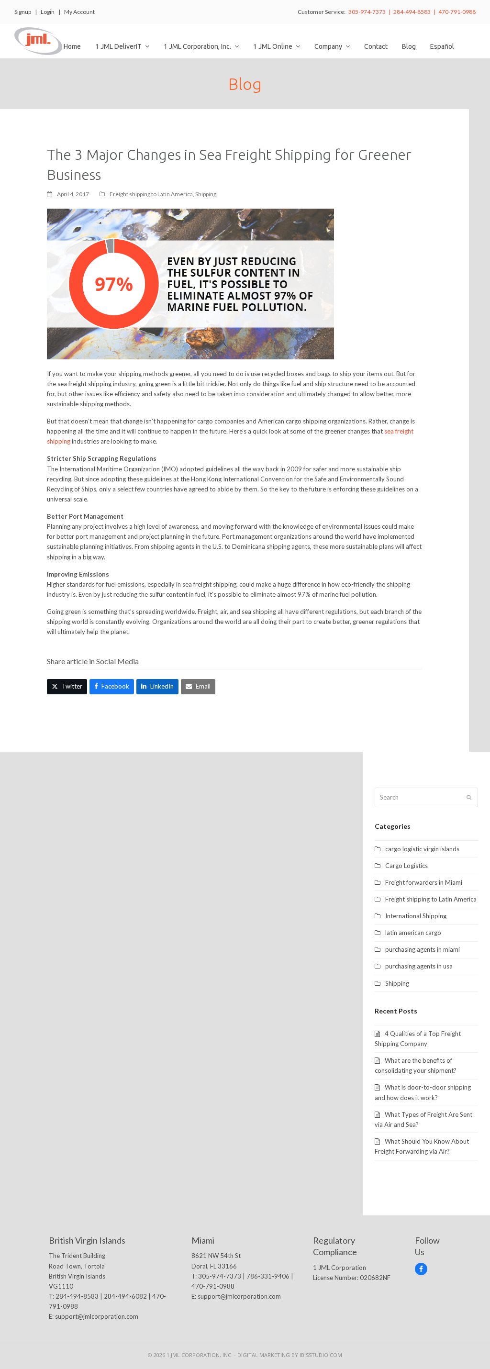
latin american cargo (413, 932)
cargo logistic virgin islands (422, 849)
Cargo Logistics (406, 865)
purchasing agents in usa (419, 966)
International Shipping (415, 916)
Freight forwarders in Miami (423, 882)
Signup (22, 11)
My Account (79, 11)
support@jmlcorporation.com (96, 1316)
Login (48, 11)
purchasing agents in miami (422, 949)
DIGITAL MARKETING (264, 1354)
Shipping (205, 194)
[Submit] (469, 797)
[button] (67, 686)
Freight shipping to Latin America (151, 194)
